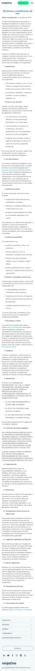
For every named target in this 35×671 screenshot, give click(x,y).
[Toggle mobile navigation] (32, 3)
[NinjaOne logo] (7, 3)
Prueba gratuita (23, 3)
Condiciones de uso (25, 667)
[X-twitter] (25, 655)
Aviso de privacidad (15, 327)
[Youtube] (8, 655)
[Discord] (21, 655)
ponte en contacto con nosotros (20, 610)
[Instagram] (17, 655)
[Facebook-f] (12, 655)
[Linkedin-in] (4, 655)
